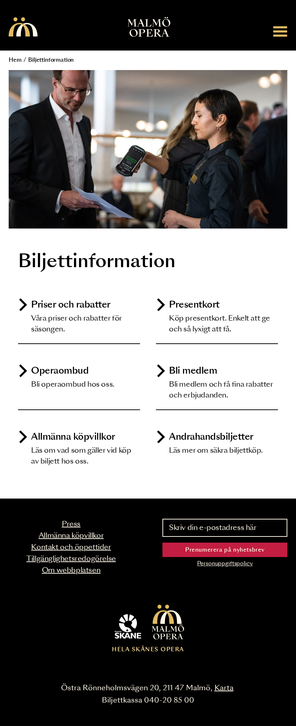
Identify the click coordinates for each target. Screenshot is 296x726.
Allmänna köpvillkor (71, 535)
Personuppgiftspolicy (225, 563)
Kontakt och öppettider (71, 547)
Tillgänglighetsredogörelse (71, 558)
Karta (224, 688)
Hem (15, 60)
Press (71, 524)
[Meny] (280, 31)
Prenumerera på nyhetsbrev (225, 550)
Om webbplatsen (71, 570)
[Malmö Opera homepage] (23, 27)
